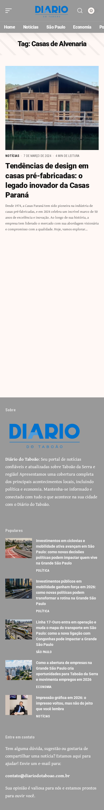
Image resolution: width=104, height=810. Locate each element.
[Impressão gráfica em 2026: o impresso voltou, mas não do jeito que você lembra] (18, 705)
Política (42, 570)
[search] (80, 10)
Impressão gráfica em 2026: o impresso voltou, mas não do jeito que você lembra (64, 703)
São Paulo (44, 652)
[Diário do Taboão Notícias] (52, 10)
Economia (43, 687)
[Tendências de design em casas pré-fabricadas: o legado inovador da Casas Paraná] (52, 108)
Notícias (12, 156)
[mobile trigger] (9, 11)
